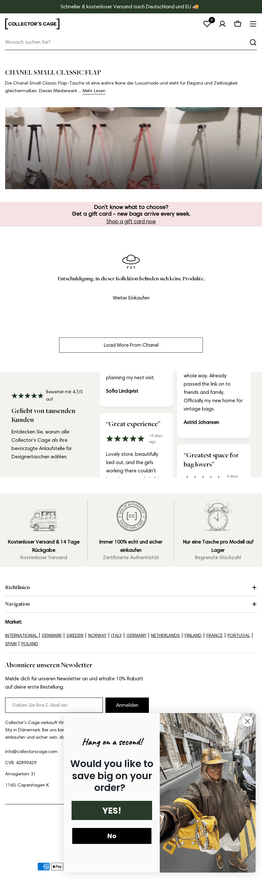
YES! (111, 810)
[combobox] (131, 42)
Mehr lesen (93, 90)
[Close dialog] (247, 721)
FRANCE (214, 635)
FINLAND (193, 635)
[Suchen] (253, 42)
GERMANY (136, 635)
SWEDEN (74, 635)
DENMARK (52, 635)
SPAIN (11, 643)
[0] (207, 24)
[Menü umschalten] (253, 24)
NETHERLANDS (165, 635)
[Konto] (222, 24)
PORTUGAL (238, 635)
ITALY (116, 635)
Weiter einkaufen (131, 298)
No (111, 835)
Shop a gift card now (131, 221)
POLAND (29, 643)
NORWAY (97, 635)
